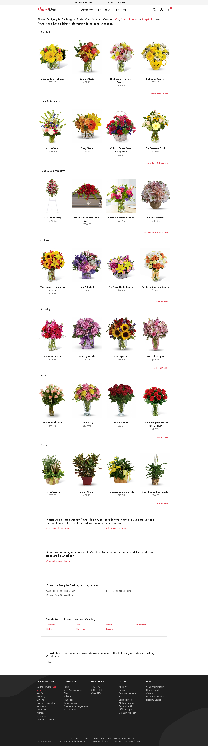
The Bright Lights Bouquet (121, 287)
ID (105, 738)
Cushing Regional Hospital (58, 561)
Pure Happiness (121, 356)
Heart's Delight (87, 287)
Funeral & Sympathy (45, 703)
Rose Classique (121, 422)
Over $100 (96, 693)
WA (125, 741)
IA (103, 738)
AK (72, 738)
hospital (147, 19)
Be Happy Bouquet (155, 78)
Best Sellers (41, 693)
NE (73, 741)
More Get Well (161, 301)
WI (129, 741)
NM (81, 741)
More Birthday (161, 367)
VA (120, 741)
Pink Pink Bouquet (155, 356)
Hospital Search (153, 699)
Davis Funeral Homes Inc (57, 528)
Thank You (41, 709)
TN (112, 741)
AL (74, 738)
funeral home (129, 19)
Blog (138, 741)
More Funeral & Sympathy (156, 232)
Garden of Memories (155, 217)
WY (135, 741)
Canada (149, 693)
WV (131, 741)
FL (96, 738)
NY (87, 741)
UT (117, 741)
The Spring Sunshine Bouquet (52, 78)
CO (85, 738)
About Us (123, 686)
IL (107, 738)
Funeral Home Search (156, 696)
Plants (66, 693)
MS (61, 741)
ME (125, 738)
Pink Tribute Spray (52, 217)
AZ (79, 738)
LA (116, 738)
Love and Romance (45, 719)
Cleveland (80, 628)
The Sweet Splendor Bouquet (155, 287)
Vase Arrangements (73, 689)
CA (82, 738)
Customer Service (127, 693)
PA (102, 741)
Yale (78, 624)
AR (77, 738)
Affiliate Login (125, 709)
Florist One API (126, 706)
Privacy (122, 696)
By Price (121, 10)
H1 (145, 741)
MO (133, 738)
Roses (66, 686)
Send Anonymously (155, 686)
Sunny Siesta (87, 148)
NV (84, 741)
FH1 (142, 741)
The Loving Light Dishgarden (121, 491)
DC (91, 738)
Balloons (68, 696)
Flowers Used (152, 689)
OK (117, 19)
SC (106, 741)
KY (114, 738)
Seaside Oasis (87, 78)
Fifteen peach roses (52, 422)
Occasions (87, 10)
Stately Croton (87, 491)
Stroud (109, 624)
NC (67, 741)
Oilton (49, 628)
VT (123, 741)
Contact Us (124, 689)
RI (104, 741)
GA (99, 738)
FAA (93, 741)
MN (130, 738)
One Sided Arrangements (76, 706)
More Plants (162, 503)
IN (109, 738)
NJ (78, 741)
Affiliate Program (127, 703)
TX (115, 741)
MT (64, 741)
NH (75, 741)
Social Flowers (125, 699)
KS (111, 738)
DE (94, 738)
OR (99, 741)
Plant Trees (69, 699)
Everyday (40, 696)
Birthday (40, 712)
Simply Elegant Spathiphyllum (155, 491)
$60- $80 (95, 686)
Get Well (40, 699)
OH (90, 741)
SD (109, 741)
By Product (105, 10)
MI (128, 738)
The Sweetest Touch (155, 148)
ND (70, 741)
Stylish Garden (53, 148)
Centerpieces (70, 703)
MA (119, 738)
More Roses (162, 437)
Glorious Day (87, 422)
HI (101, 738)
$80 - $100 (96, 689)
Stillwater (50, 624)
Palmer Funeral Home (116, 528)
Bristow (109, 628)
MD (122, 738)
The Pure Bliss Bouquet (52, 356)
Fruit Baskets (70, 709)
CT (88, 738)
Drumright (141, 624)
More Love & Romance (157, 162)
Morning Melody (87, 356)
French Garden (53, 491)
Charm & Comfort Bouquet (121, 217)
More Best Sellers (159, 93)
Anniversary (42, 716)
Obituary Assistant (127, 712)
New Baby (41, 706)
